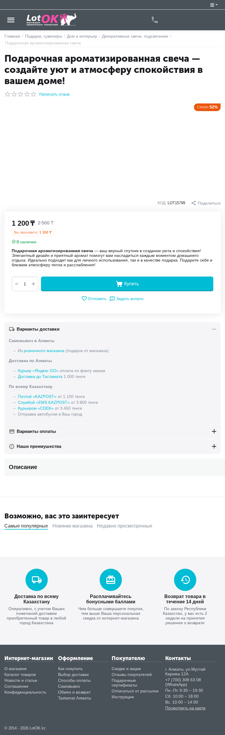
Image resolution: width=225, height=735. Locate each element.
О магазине (15, 668)
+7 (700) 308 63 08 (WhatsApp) (183, 682)
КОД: (162, 203)
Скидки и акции (126, 668)
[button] (206, 203)
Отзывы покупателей (132, 674)
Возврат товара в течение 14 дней (185, 599)
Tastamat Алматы (74, 698)
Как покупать (70, 668)
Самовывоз (69, 686)
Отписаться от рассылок (135, 691)
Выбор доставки (73, 674)
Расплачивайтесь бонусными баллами (110, 599)
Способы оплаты (74, 680)
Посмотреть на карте (185, 708)
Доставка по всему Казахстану (36, 599)
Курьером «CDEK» (36, 408)
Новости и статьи (20, 680)
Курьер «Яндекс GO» (38, 370)
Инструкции (123, 696)
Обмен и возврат (74, 692)
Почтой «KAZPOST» (37, 396)
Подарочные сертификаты (124, 682)
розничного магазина (44, 350)
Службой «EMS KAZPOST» (44, 402)
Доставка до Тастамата (40, 376)
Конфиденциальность (25, 692)
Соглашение (16, 686)
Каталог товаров (20, 674)
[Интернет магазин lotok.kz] (51, 19)
